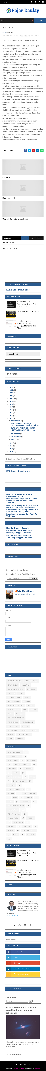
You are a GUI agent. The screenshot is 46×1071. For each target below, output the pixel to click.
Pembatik (20, 714)
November (15, 434)
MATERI (30, 706)
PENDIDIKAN (13, 722)
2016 (10, 410)
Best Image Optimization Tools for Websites (22, 515)
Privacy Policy (13, 726)
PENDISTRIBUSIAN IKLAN (28, 311)
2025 (10, 390)
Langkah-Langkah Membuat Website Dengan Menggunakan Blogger (26, 324)
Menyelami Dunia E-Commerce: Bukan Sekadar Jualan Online (28, 304)
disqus (32, 238)
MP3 (25, 710)
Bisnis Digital (13, 685)
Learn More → (12, 915)
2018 (10, 404)
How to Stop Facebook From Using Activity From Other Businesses (22, 506)
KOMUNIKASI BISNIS (16, 706)
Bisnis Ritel (25, 685)
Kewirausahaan (14, 701)
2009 (11, 451)
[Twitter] (14, 925)
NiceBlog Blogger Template (18, 533)
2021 (10, 396)
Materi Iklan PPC (8, 198)
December (15, 421)
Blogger (37, 1068)
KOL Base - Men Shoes (18, 290)
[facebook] (35, 2)
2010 (10, 449)
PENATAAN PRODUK (16, 718)
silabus (10, 734)
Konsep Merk (7, 177)
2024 (11, 393)
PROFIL (25, 726)
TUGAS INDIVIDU (23, 734)
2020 (10, 398)
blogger (25, 238)
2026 (10, 387)
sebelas (9, 32)
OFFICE (33, 710)
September (15, 436)
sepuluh (34, 730)
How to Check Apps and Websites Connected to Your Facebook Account (21, 501)
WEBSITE (19, 738)
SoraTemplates (19, 1068)
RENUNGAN (12, 730)
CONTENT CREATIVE (15, 689)
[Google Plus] (19, 925)
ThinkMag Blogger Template (19, 538)
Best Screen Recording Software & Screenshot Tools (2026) (22, 511)
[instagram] (43, 2)
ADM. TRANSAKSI (14, 681)
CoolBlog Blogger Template (18, 535)
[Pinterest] (30, 925)
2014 (10, 415)
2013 (10, 418)
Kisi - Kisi (26, 701)
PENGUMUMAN (27, 722)
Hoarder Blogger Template (18, 528)
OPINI (10, 714)
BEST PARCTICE (31, 681)
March (13, 439)
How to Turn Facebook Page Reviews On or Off (19, 495)
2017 (10, 407)
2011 (10, 446)
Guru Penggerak (14, 697)
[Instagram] (25, 925)
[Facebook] (8, 925)
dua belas (31, 689)
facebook (39, 238)
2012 (10, 443)
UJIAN (10, 738)
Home (4, 32)
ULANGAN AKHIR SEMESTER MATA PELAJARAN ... (22, 429)
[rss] (31, 2)
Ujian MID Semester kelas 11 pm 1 (15, 219)
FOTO (21, 693)
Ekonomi (11, 693)
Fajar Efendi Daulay (25, 591)
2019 (10, 401)
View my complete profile (25, 594)
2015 (10, 413)
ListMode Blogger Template (19, 530)
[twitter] (39, 2)
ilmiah (27, 697)
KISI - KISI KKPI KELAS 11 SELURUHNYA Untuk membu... (24, 424)
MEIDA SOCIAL (13, 710)
